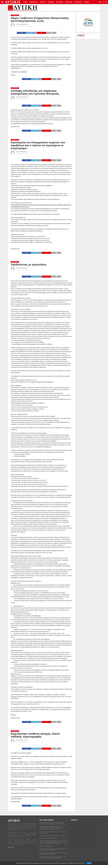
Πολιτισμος (59, 2)
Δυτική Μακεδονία (23, 24)
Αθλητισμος (69, 2)
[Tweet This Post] (31, 32)
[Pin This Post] (41, 32)
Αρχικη (25, 2)
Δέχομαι (89, 863)
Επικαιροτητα (34, 2)
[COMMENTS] (61, 32)
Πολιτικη (42, 2)
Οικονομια (51, 2)
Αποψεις (86, 2)
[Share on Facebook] (21, 32)
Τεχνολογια (78, 2)
